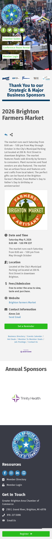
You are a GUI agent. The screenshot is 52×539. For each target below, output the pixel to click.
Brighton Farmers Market (22, 302)
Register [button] (24, 533)
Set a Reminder (26, 326)
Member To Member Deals (30, 339)
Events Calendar (34, 336)
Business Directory (16, 336)
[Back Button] (5, 135)
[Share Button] (11, 134)
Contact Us (33, 342)
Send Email (15, 317)
